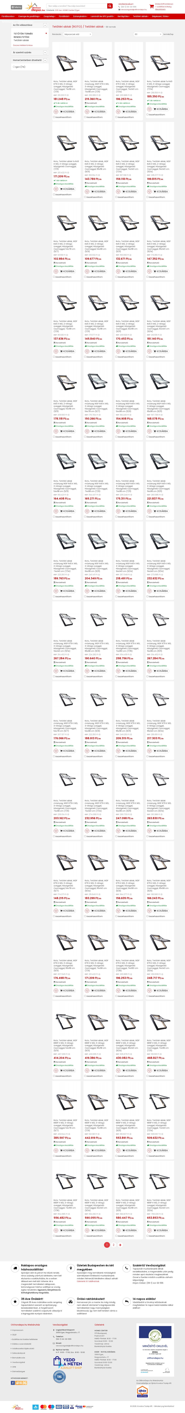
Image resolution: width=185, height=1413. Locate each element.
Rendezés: (57, 34)
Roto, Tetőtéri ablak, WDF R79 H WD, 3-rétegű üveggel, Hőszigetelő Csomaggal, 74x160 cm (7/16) (127, 965)
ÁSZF (14, 1334)
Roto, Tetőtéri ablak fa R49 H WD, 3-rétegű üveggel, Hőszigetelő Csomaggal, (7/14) (159, 85)
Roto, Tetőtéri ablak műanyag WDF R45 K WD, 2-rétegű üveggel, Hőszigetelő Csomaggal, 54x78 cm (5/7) (97, 406)
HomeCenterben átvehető (27, 60)
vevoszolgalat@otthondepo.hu (134, 9)
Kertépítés (123, 16)
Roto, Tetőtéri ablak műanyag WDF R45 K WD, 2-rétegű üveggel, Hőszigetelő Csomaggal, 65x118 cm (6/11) (159, 406)
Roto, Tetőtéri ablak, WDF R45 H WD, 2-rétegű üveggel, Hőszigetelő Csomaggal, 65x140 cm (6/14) (159, 246)
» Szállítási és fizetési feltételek (24, 1339)
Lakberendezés (25, 21)
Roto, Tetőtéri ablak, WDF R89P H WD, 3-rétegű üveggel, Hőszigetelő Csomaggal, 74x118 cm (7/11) (159, 1045)
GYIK (14, 1367)
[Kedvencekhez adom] (56, 112)
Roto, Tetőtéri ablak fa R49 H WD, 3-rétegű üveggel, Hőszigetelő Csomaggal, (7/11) (66, 165)
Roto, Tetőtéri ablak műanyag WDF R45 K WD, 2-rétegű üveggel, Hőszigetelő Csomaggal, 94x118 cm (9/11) (97, 566)
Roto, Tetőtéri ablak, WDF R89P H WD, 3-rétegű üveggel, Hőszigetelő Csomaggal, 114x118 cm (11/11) (127, 1205)
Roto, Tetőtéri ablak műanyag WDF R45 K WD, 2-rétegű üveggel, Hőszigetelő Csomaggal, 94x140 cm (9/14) (128, 566)
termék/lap (168, 34)
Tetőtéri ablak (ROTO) (67, 26)
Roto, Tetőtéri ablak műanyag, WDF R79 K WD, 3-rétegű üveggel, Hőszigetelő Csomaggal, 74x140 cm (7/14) (97, 805)
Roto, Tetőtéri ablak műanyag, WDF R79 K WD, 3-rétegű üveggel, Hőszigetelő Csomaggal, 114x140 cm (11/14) (66, 646)
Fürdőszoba (8, 16)
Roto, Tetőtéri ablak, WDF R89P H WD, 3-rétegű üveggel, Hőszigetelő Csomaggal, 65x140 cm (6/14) (127, 1045)
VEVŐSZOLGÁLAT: (126, 4)
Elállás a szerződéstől (21, 1344)
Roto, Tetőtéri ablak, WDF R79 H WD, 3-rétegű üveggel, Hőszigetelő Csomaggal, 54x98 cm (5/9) (127, 885)
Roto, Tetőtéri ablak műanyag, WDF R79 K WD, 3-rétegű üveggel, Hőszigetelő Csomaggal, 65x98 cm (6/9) (97, 646)
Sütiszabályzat (18, 1353)
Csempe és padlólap (28, 16)
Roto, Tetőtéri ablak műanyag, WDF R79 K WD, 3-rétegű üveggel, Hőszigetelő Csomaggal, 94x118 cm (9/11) (128, 805)
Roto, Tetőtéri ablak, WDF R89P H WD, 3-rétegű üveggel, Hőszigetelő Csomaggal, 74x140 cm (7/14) (159, 1125)
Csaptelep (49, 16)
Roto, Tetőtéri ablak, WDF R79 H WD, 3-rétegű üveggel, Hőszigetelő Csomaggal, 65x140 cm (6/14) (96, 885)
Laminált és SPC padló (102, 16)
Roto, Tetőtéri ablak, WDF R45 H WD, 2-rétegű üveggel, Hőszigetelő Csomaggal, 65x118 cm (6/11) (96, 166)
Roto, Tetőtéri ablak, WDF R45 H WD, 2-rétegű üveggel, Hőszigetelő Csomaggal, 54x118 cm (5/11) (127, 246)
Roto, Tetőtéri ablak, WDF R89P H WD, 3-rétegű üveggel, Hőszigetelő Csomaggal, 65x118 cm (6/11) (96, 1045)
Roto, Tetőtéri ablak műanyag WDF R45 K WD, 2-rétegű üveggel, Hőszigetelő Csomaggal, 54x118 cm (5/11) (65, 486)
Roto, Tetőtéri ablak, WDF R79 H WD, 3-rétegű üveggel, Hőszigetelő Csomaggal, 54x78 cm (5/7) (65, 885)
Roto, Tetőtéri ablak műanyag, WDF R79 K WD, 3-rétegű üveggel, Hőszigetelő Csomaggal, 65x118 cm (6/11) (128, 725)
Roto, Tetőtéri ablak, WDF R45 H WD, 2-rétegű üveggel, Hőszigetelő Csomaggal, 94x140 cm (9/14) (159, 326)
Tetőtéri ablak (140, 16)
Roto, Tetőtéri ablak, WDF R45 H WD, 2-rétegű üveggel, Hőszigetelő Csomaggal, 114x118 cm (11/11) (65, 406)
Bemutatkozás (18, 1357)
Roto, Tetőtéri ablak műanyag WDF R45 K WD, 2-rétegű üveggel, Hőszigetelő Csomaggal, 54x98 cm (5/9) (128, 406)
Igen (17, 66)
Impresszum (17, 1330)
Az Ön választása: (23, 25)
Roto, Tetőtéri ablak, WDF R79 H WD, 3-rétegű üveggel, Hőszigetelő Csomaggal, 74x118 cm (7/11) (65, 86)
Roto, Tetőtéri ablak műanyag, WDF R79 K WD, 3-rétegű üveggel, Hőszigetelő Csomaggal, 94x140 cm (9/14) (159, 805)
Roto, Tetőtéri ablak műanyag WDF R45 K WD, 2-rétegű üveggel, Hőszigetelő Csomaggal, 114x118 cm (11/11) (159, 486)
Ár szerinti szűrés (22, 52)
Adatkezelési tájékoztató (23, 1348)
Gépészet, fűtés (160, 16)
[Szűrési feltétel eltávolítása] (44, 34)
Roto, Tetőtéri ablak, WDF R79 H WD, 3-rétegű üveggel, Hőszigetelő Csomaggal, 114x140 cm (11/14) (159, 965)
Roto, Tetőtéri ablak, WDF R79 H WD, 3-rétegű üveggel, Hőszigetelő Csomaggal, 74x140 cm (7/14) (127, 86)
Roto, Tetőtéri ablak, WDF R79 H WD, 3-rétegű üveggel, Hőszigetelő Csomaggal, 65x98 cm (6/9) (159, 885)
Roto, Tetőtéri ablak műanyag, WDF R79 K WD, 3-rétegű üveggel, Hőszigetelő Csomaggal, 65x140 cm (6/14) (159, 725)
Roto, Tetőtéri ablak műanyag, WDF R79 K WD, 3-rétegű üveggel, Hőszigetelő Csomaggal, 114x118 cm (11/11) (159, 646)
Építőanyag (7, 21)
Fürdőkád (63, 16)
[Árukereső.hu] (59, 1376)
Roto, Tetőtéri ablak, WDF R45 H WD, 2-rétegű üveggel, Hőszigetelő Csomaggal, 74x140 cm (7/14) (127, 166)
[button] (78, 34)
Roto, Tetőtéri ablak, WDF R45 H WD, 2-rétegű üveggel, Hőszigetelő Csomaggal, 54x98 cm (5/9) (96, 246)
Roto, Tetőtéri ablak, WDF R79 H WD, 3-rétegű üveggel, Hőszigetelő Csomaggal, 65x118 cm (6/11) (65, 965)
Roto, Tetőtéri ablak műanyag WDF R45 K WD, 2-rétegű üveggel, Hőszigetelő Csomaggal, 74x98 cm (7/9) (97, 486)
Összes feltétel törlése (23, 45)
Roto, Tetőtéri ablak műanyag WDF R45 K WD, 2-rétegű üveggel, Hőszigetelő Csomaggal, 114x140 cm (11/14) (159, 566)
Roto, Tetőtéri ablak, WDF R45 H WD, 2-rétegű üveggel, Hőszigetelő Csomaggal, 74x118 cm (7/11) (96, 326)
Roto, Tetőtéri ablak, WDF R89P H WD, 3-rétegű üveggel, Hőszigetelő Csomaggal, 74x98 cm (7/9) (96, 1125)
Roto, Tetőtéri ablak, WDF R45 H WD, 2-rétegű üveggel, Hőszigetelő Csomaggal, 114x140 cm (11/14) (159, 166)
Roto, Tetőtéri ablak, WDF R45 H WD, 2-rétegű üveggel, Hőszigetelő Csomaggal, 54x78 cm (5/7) (65, 246)
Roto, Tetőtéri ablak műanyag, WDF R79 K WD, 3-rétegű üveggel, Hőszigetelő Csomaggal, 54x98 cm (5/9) (97, 725)
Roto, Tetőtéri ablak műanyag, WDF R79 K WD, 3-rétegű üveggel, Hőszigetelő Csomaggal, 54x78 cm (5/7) (66, 725)
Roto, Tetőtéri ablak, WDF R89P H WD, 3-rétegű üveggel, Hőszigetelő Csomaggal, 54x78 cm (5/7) (65, 1125)
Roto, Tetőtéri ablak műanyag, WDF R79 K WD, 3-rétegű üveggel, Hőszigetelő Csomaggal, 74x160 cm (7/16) (128, 646)
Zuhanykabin (79, 16)
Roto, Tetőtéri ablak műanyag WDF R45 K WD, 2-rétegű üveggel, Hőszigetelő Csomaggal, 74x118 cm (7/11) (128, 486)
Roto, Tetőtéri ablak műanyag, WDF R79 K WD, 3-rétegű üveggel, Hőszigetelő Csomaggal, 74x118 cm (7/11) (97, 86)
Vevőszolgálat (18, 1362)
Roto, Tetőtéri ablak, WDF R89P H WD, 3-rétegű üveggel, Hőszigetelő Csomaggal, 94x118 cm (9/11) (127, 1125)
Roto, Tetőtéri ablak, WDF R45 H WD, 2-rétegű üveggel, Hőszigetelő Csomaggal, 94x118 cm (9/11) (127, 326)
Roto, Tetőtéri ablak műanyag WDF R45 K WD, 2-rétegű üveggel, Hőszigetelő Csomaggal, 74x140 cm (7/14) (65, 566)
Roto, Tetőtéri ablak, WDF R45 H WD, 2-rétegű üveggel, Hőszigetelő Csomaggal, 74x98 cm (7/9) (65, 326)
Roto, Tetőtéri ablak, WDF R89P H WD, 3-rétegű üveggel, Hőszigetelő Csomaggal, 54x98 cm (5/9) (65, 1045)
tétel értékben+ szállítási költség (164, 7)
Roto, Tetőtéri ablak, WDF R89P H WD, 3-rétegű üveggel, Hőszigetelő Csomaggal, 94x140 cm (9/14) (96, 1205)
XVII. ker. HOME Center (64, 10)
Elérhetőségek (18, 1371)
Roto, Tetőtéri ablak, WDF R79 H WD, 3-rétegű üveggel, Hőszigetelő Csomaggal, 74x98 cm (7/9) (96, 965)
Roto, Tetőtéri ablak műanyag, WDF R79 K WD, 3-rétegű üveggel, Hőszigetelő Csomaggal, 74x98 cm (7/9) (66, 805)
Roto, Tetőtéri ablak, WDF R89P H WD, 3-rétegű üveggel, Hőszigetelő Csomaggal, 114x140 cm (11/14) (159, 1205)
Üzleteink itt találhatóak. (88, 1281)
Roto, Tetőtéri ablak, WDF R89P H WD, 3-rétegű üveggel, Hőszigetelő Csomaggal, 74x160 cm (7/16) (65, 1205)
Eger (78, 10)
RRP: (55, 95)
